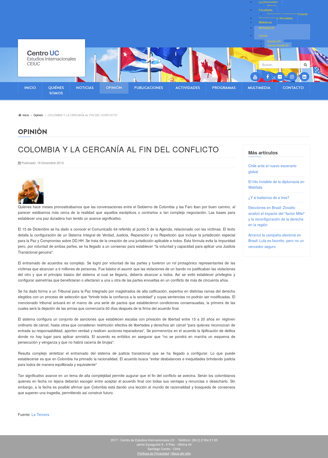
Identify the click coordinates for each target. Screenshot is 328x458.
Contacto (293, 88)
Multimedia (259, 88)
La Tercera (40, 414)
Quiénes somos (56, 90)
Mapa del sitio (181, 453)
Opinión (114, 88)
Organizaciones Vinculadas (276, 18)
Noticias (85, 88)
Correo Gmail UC (278, 45)
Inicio (30, 88)
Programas (223, 88)
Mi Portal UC (266, 28)
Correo (263, 35)
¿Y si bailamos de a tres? (268, 197)
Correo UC (274, 41)
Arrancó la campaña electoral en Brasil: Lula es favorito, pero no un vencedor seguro (276, 240)
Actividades (188, 88)
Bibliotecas (265, 22)
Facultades (266, 10)
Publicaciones (148, 88)
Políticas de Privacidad (153, 453)
